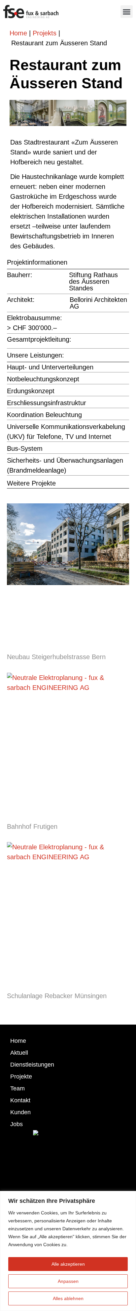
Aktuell (19, 1052)
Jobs (16, 1124)
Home (18, 33)
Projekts (44, 33)
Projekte (21, 1076)
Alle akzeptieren (68, 1264)
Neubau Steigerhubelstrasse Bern (56, 656)
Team (17, 1088)
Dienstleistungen (32, 1064)
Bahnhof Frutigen (32, 826)
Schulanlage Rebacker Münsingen (57, 995)
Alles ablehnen (68, 1298)
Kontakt (20, 1100)
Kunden (20, 1112)
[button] (126, 11)
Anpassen (68, 1281)
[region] (68, 1251)
